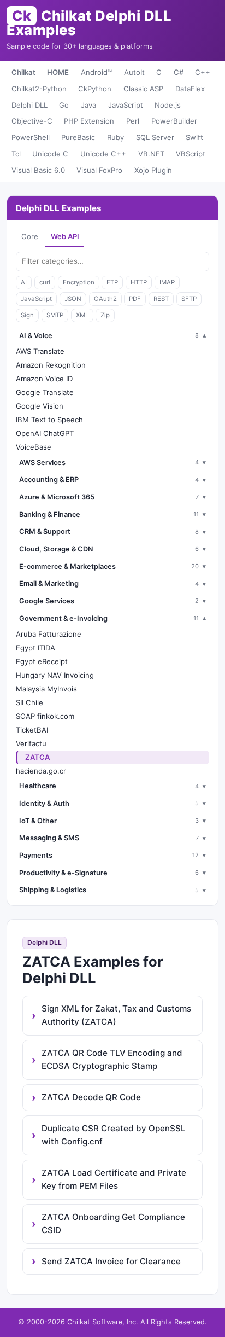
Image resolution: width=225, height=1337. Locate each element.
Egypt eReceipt (42, 661)
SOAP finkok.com (45, 716)
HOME (58, 72)
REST (161, 299)
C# (178, 72)
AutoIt (134, 72)
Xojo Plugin (153, 170)
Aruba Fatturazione (48, 634)
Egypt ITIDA (35, 647)
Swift (194, 137)
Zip (105, 315)
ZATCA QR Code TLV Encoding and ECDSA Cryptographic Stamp (112, 1059)
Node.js (168, 105)
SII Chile (29, 702)
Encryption (78, 282)
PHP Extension (89, 121)
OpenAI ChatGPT (45, 433)
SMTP (54, 315)
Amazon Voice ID (44, 378)
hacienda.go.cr (41, 770)
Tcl (16, 153)
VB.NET (151, 153)
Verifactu (31, 743)
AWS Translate (40, 351)
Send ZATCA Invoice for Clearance (111, 1261)
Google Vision (39, 406)
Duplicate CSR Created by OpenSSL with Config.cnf (114, 1135)
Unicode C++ (103, 153)
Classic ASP (143, 88)
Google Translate (45, 392)
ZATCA (37, 757)
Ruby (115, 137)
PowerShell (30, 137)
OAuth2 (105, 299)
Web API (65, 236)
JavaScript (125, 105)
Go (64, 105)
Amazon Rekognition (51, 365)
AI (24, 282)
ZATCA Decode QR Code (91, 1097)
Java (88, 105)
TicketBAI (32, 729)
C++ (202, 72)
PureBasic (78, 137)
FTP (112, 282)
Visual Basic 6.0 (38, 170)
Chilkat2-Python (39, 88)
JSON (72, 299)
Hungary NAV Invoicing (55, 675)
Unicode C (50, 153)
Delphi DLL (29, 105)
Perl (132, 121)
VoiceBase (33, 447)
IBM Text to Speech (49, 419)
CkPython (94, 88)
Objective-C (31, 121)
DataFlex (190, 88)
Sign (27, 315)
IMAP (167, 282)
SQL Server (155, 137)
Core (29, 236)
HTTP (139, 282)
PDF (135, 299)
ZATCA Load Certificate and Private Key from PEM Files (114, 1179)
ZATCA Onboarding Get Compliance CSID (113, 1223)
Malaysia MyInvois (46, 688)
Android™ (96, 72)
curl (44, 282)
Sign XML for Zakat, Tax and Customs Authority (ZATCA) (116, 1015)
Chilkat (23, 72)
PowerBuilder (174, 121)
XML (82, 315)
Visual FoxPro (99, 170)
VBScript (190, 153)
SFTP (189, 299)
